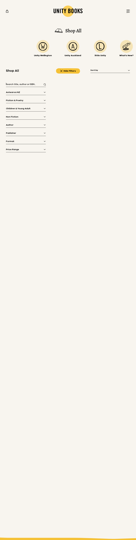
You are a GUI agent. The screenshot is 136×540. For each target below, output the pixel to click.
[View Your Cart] (7, 11)
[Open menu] (127, 11)
